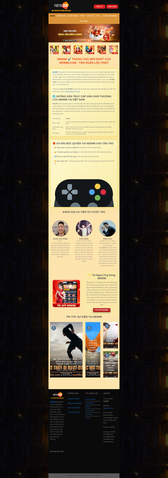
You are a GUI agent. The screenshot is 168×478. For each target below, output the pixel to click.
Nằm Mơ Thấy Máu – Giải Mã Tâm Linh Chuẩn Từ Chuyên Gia (111, 333)
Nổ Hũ (82, 16)
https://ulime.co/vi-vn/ (72, 91)
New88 (52, 16)
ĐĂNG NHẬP (112, 6)
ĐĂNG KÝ (99, 6)
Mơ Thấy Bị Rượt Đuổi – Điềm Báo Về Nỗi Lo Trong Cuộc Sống (66, 361)
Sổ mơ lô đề (89, 410)
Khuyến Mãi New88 (110, 16)
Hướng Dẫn (61, 16)
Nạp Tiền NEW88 (74, 408)
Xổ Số (97, 16)
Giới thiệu (84, 21)
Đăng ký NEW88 (73, 399)
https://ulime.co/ (108, 408)
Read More (66, 374)
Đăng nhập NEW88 (74, 403)
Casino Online (72, 16)
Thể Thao (90, 16)
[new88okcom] (61, 7)
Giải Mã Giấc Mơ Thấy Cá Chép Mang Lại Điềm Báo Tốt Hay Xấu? (93, 349)
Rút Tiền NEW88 (73, 412)
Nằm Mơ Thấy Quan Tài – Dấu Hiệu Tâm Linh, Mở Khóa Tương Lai (111, 363)
